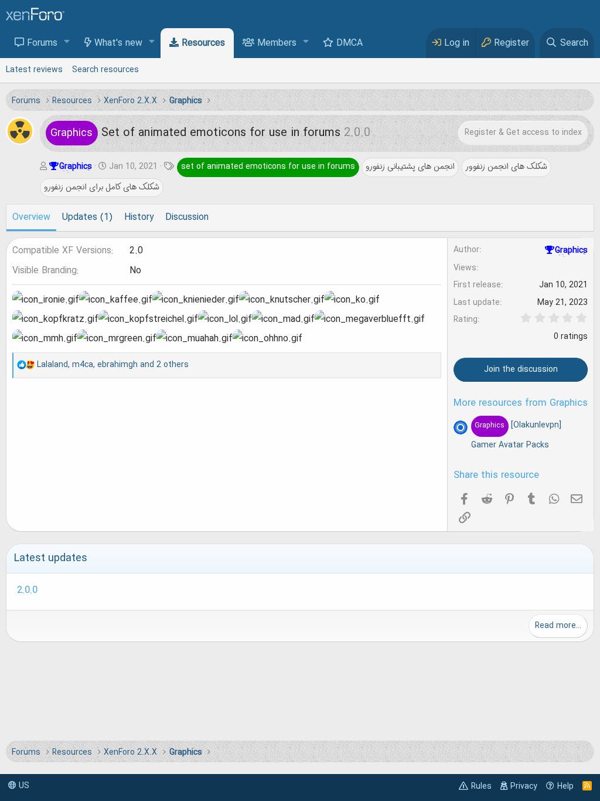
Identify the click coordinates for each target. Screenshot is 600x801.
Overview (31, 218)
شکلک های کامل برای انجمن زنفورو (101, 187)
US (22, 785)
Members (276, 43)
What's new (118, 43)
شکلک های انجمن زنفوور (506, 166)
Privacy (523, 786)
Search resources (105, 69)
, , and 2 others (113, 364)
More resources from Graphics (521, 403)
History (139, 218)
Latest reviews (34, 69)
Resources (203, 43)
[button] (67, 42)
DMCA (349, 43)
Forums (42, 43)
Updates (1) (87, 218)
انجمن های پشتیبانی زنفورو (410, 166)
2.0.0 (27, 590)
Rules (481, 786)
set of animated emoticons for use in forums (268, 166)
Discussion (187, 218)
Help (565, 786)
